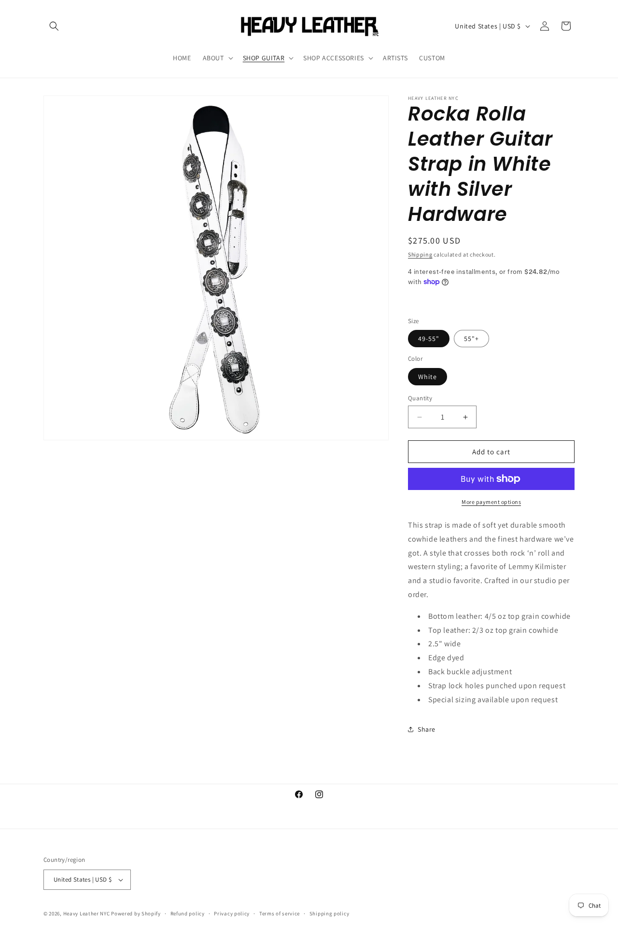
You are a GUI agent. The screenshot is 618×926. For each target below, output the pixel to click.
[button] (54, 26)
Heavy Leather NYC (86, 913)
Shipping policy (329, 913)
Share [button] (426, 729)
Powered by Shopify (136, 913)
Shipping (420, 254)
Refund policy (187, 913)
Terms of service (279, 913)
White (427, 376)
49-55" (428, 338)
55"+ (471, 338)
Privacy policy (232, 913)
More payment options (491, 501)
